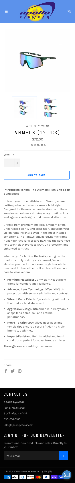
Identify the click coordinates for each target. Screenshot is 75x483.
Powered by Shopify (41, 471)
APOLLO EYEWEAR (21, 471)
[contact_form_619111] (66, 474)
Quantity (9, 154)
